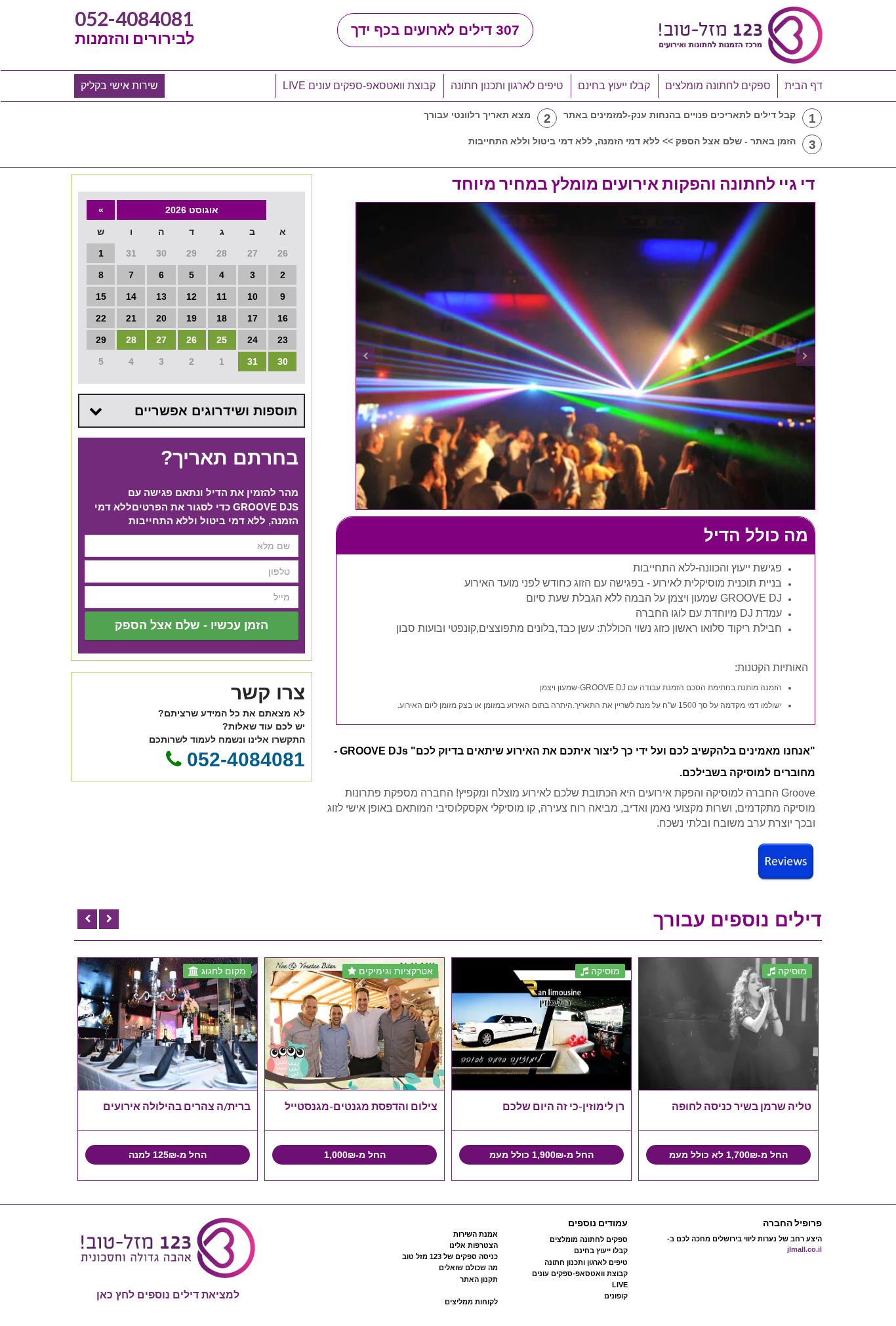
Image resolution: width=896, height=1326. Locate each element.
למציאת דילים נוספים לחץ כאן (167, 1294)
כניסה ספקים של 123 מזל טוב (450, 1256)
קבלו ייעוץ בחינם (614, 85)
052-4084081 (134, 18)
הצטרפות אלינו (473, 1245)
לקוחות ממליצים (471, 1302)
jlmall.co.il (804, 1249)
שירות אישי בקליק (119, 85)
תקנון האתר (479, 1279)
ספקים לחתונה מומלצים (718, 85)
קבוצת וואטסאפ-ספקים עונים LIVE (359, 85)
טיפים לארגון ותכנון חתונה (507, 85)
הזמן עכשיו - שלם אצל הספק (191, 625)
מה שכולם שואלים (468, 1268)
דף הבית (803, 85)
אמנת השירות (475, 1234)
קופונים (616, 1296)
